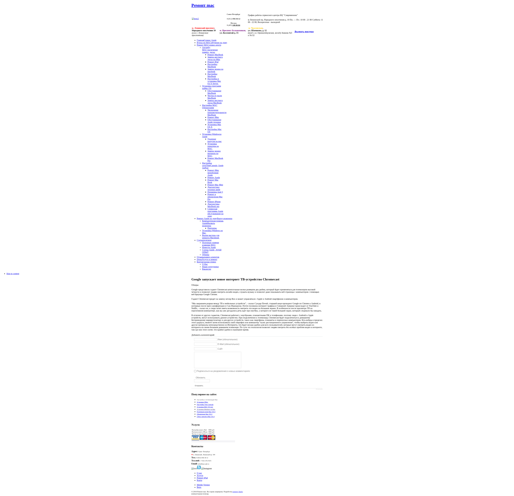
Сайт (220, 349)
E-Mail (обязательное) (228, 344)
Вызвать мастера (304, 32)
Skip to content (12, 273)
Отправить (199, 386)
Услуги (200, 475)
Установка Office (202, 402)
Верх (199, 487)
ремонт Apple (238, 492)
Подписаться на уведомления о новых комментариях (223, 371)
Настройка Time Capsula (205, 404)
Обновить (200, 377)
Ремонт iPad (202, 478)
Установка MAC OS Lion (205, 407)
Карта (199, 480)
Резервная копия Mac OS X (206, 412)
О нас (199, 473)
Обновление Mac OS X (204, 414)
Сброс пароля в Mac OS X (206, 416)
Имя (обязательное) (227, 339)
